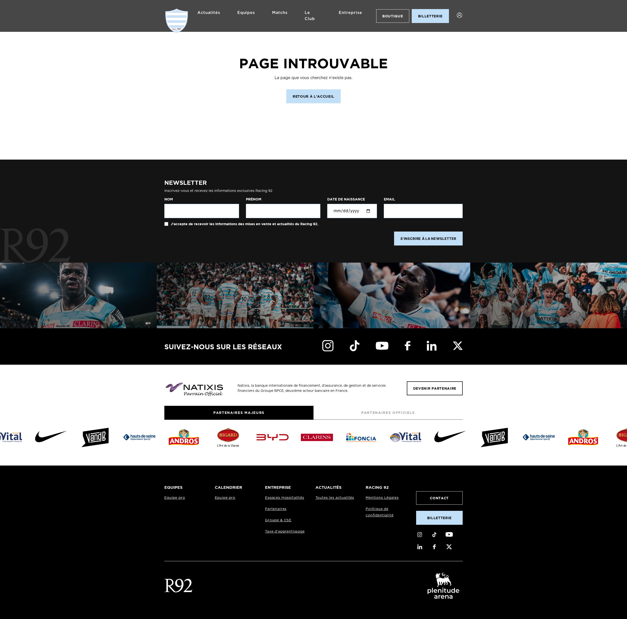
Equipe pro (174, 498)
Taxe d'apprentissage (285, 531)
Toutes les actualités (334, 498)
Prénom (253, 199)
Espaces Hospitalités (284, 498)
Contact (439, 498)
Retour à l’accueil (313, 96)
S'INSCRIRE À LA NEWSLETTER (428, 238)
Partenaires (276, 509)
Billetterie (439, 518)
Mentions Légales (382, 498)
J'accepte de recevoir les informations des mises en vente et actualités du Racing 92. (244, 224)
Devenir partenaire (434, 388)
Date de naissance (346, 199)
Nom (168, 199)
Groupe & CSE (278, 520)
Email (389, 199)
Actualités (208, 13)
